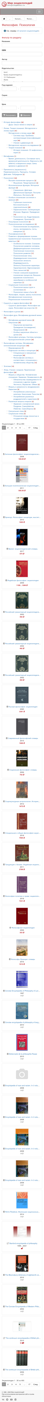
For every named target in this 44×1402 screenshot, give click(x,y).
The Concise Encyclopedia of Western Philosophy (24, 1306)
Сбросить (26, 115)
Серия (4, 95)
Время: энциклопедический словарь (23, 549)
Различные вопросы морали (20, 401)
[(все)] (22, 72)
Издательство (8, 68)
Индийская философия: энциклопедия (23, 580)
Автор (4, 59)
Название (6, 41)
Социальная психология (18, 285)
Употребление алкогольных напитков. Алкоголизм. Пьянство (26, 392)
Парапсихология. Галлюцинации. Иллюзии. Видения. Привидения (26, 210)
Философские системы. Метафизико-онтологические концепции (19, 344)
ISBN (4, 50)
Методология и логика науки (20, 133)
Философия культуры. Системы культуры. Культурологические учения (25, 338)
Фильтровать (10, 115)
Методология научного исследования (24, 145)
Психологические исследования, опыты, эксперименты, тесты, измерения (26, 229)
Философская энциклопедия (23, 927)
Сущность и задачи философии (16, 303)
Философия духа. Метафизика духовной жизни (23, 315)
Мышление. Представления (24, 183)
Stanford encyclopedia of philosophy (23, 1243)
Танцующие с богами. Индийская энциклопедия (24, 864)
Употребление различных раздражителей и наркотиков (25, 397)
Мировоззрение (15, 348)
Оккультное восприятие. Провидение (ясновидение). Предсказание (24, 327)
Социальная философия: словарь (23, 770)
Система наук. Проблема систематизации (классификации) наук (27, 137)
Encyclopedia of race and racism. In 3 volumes (23, 1085)
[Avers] (22, 79)
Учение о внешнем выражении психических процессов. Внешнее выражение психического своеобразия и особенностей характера (27, 277)
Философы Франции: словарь (23, 959)
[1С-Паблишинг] (22, 77)
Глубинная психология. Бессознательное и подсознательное (22, 204)
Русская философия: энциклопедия (23, 706)
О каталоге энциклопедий (28, 31)
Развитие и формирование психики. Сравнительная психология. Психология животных (25, 238)
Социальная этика (16, 413)
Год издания (7, 85)
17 (29, 427)
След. (35, 427)
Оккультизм (13, 322)
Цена (4, 104)
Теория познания (15, 147)
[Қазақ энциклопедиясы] (22, 74)
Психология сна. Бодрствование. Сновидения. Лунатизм (26, 218)
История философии (12, 122)
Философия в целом (12, 311)
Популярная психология (18, 221)
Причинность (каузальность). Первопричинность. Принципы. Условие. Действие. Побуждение (20, 171)
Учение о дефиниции (22, 142)
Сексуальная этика (16, 411)
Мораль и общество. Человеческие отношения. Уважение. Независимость (24, 375)
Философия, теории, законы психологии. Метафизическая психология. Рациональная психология (25, 297)
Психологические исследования (21, 224)
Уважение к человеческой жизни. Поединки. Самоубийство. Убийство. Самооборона (26, 406)
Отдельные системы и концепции (22, 350)
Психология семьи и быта (23, 292)
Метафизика (9, 156)
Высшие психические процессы (21, 180)
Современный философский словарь (23, 738)
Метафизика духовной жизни (20, 320)
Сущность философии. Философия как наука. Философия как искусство (24, 306)
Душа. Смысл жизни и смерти (20, 124)
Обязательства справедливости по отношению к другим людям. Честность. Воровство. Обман (27, 382)
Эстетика (7, 366)
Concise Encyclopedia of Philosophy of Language (24, 991)
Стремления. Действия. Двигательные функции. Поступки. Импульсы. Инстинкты (27, 192)
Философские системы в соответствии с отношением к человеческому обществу (25, 360)
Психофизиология (16, 234)
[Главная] (4, 19)
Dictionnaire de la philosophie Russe (23, 1054)
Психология (8, 178)
